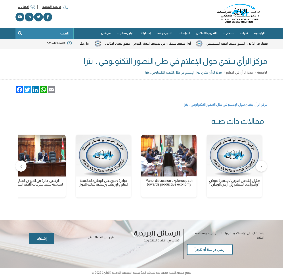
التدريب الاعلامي (206, 33)
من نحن (106, 33)
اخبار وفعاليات (125, 33)
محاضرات (228, 33)
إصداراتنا (145, 33)
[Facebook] (47, 17)
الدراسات (184, 33)
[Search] (19, 33)
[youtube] (19, 17)
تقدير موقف (164, 33)
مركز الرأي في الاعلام (239, 72)
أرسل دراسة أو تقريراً (210, 249)
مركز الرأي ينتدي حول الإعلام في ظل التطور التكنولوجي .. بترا (226, 104)
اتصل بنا (23, 6)
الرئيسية (259, 33)
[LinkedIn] (29, 17)
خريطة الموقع (51, 6)
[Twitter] (38, 17)
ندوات (244, 33)
